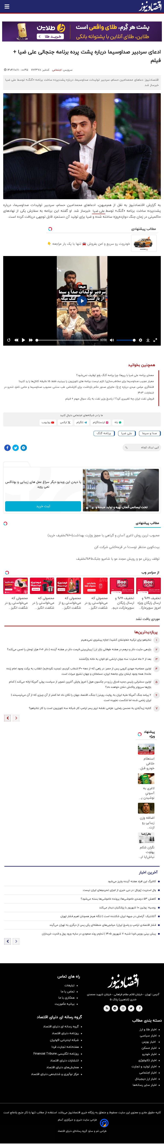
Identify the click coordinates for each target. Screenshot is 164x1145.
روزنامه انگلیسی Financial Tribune (56, 1054)
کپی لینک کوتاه (150, 447)
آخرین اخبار (148, 872)
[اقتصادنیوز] (123, 981)
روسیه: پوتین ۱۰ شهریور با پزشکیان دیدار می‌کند (127, 908)
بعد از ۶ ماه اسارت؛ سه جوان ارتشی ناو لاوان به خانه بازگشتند (115, 659)
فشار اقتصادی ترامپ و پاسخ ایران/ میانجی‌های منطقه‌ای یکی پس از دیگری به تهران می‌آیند (103, 925)
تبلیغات (69, 985)
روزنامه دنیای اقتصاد (65, 1033)
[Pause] (87, 508)
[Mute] (93, 508)
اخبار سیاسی (148, 1036)
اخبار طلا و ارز (148, 1030)
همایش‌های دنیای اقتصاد (62, 1067)
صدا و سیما (149, 433)
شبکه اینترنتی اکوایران (64, 1040)
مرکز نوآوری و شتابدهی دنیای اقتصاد (55, 1074)
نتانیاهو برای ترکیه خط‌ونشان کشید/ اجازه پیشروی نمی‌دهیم (116, 640)
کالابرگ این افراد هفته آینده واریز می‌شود (132, 881)
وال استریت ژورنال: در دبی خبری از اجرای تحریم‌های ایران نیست (119, 890)
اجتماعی (57, 70)
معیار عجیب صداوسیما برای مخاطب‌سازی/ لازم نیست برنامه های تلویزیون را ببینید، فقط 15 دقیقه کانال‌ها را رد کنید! (86, 381)
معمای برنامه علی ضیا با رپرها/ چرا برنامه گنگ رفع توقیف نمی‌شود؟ (115, 375)
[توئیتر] (15, 448)
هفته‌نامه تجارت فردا (65, 1047)
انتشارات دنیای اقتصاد (64, 1061)
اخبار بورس (149, 1042)
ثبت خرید (43, 506)
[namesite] (150, 6)
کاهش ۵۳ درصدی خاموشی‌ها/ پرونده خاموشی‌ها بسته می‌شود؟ (118, 899)
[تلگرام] (23, 448)
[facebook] (140, 1008)
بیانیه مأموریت (65, 1004)
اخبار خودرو (149, 1054)
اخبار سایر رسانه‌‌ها (145, 1085)
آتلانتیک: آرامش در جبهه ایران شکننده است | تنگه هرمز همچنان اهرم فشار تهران (108, 916)
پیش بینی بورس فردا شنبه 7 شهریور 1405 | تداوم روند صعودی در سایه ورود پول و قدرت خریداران (99, 934)
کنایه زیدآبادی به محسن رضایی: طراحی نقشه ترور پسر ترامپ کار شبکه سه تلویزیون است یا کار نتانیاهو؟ (90, 708)
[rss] (107, 1008)
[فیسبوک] (7, 448)
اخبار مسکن (149, 1048)
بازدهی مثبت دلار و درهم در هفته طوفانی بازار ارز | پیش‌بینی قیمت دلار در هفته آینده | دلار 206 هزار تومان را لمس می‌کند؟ (79, 649)
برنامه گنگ (104, 433)
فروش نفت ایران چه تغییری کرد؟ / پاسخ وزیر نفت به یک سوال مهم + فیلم (109, 399)
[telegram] (114, 1008)
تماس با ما (68, 992)
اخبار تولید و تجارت (144, 1067)
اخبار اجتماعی (148, 1073)
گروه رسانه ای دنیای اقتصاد (61, 1027)
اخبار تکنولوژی (147, 1060)
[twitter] (131, 1008)
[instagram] (123, 1008)
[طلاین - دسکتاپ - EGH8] (82, 31)
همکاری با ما (67, 998)
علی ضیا (99, 211)
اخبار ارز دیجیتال (146, 1079)
